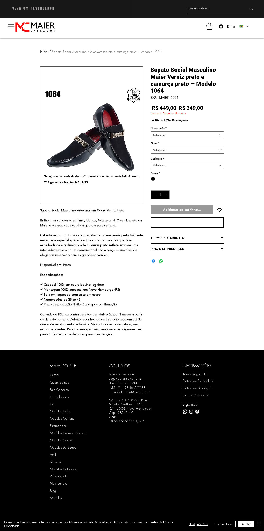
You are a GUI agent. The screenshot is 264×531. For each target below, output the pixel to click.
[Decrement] (154, 195)
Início (44, 51)
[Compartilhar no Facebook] (153, 260)
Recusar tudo (223, 524)
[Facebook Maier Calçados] (197, 411)
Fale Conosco (59, 389)
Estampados (58, 425)
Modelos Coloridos (63, 469)
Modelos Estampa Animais (64, 433)
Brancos (55, 461)
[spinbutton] (160, 195)
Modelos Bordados (63, 447)
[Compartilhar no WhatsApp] (161, 260)
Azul (53, 454)
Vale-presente (58, 476)
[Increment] (166, 195)
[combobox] (187, 134)
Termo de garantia (195, 374)
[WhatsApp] (185, 411)
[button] (11, 26)
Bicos (155, 143)
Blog (53, 490)
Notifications (58, 483)
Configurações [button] (198, 524)
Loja (52, 404)
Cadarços (157, 158)
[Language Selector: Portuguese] (244, 26)
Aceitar (246, 524)
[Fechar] (259, 524)
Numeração (159, 128)
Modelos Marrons (62, 418)
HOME (55, 375)
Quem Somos (59, 382)
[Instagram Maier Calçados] (191, 411)
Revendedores (59, 397)
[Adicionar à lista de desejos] (219, 209)
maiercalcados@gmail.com (129, 392)
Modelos (56, 498)
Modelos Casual (61, 440)
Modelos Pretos (60, 411)
